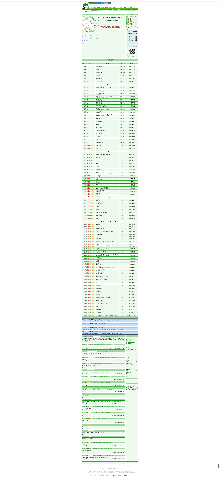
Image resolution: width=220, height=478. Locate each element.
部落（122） (86, 261)
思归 (129, 38)
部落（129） (86, 272)
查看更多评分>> (128, 376)
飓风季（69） (86, 175)
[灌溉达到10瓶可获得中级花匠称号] (98, 336)
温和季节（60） (86, 160)
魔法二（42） (86, 130)
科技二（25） (86, 103)
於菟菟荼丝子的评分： (129, 359)
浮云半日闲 (87, 448)
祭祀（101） (86, 226)
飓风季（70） (86, 176)
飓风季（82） (86, 194)
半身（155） (86, 312)
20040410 (87, 412)
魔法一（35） (86, 120)
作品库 (91, 7)
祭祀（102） (86, 228)
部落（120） (86, 258)
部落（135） (86, 281)
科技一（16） (86, 90)
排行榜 (95, 7)
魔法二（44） (86, 133)
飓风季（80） (86, 191)
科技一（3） (86, 69)
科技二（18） (86, 93)
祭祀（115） (86, 249)
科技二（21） (86, 97)
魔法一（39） (86, 126)
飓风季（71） (86, 178)
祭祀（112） (86, 244)
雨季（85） (86, 200)
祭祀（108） (86, 238)
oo (85, 363)
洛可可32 (130, 44)
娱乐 (131, 7)
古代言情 (106, 9)
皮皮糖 (87, 442)
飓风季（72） (86, 179)
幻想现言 (113, 9)
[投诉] (112, 341)
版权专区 (106, 7)
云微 (129, 39)
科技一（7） (86, 75)
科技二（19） (86, 94)
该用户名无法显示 (88, 399)
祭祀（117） (86, 252)
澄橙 (86, 376)
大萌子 (86, 382)
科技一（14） (86, 87)
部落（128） (86, 270)
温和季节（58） (86, 157)
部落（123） (86, 263)
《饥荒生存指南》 (105, 336)
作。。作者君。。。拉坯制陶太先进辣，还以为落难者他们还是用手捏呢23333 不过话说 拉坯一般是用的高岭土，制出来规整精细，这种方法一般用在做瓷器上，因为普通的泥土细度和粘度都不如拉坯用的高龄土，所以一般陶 (132, 387)
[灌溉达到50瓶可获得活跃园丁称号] (95, 351)
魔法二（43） (86, 132)
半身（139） (86, 288)
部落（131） (86, 275)
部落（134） (86, 279)
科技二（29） (86, 109)
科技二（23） (86, 100)
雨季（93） (86, 212)
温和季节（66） (86, 169)
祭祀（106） (86, 234)
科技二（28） (86, 108)
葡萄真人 (87, 436)
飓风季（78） (86, 188)
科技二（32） (86, 115)
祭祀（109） (86, 239)
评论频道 (98, 7)
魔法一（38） (86, 124)
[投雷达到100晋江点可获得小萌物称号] (88, 351)
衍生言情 (133, 9)
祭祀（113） (86, 246)
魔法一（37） (86, 123)
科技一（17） (86, 91)
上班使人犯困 (131, 40)
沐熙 (86, 351)
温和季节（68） (86, 172)
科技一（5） (86, 72)
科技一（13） (86, 85)
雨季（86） (86, 202)
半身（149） (86, 303)
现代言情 (110, 9)
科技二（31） (86, 112)
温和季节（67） (86, 170)
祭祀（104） (86, 231)
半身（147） (86, 300)
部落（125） (86, 266)
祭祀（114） (86, 248)
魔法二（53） (86, 148)
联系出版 (134, 22)
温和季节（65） (86, 167)
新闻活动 (110, 7)
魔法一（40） (86, 127)
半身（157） (86, 315)
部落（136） (86, 282)
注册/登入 (125, 7)
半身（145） (86, 297)
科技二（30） (86, 111)
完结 (136, 9)
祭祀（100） (86, 224)
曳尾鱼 (86, 388)
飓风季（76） (86, 185)
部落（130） (86, 273)
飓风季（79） (86, 190)
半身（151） (86, 306)
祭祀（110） (86, 241)
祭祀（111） (86, 242)
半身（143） (86, 294)
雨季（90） (86, 208)
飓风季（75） (86, 184)
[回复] (123, 341)
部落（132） (86, 276)
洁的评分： (128, 372)
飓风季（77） (86, 187)
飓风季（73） (86, 181)
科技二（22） (86, 99)
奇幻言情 (120, 9)
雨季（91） (86, 209)
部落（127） (86, 269)
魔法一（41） (86, 129)
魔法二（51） (86, 145)
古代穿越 (117, 9)
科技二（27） (86, 106)
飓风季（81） (86, 193)
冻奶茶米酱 (87, 406)
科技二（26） (86, 105)
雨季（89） (86, 206)
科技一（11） (86, 81)
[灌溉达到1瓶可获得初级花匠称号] (89, 344)
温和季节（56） (86, 154)
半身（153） (86, 309)
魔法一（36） (86, 121)
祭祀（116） (86, 251)
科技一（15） (86, 88)
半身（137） (86, 285)
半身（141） (86, 291)
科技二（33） (86, 117)
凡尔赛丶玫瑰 (88, 418)
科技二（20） (86, 96)
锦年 (129, 41)
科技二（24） (86, 102)
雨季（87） (86, 203)
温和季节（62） (86, 163)
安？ (129, 37)
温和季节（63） (86, 164)
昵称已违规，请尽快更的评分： (131, 353)
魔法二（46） (86, 136)
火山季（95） (86, 215)
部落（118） (86, 255)
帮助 (128, 7)
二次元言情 (130, 9)
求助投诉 (120, 7)
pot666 (86, 344)
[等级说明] (135, 46)
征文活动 (114, 7)
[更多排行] (129, 46)
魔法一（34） (86, 118)
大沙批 (130, 36)
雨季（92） (86, 211)
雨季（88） (86, 205)
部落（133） (86, 278)
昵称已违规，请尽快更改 (89, 336)
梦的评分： (128, 363)
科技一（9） (86, 78)
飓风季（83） (86, 196)
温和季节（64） (86, 166)
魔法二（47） (86, 139)
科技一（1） (86, 66)
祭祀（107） (86, 236)
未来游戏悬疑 (125, 9)
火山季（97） (86, 218)
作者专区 (102, 7)
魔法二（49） (86, 142)
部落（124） (86, 264)
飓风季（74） (86, 182)
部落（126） (86, 267)
